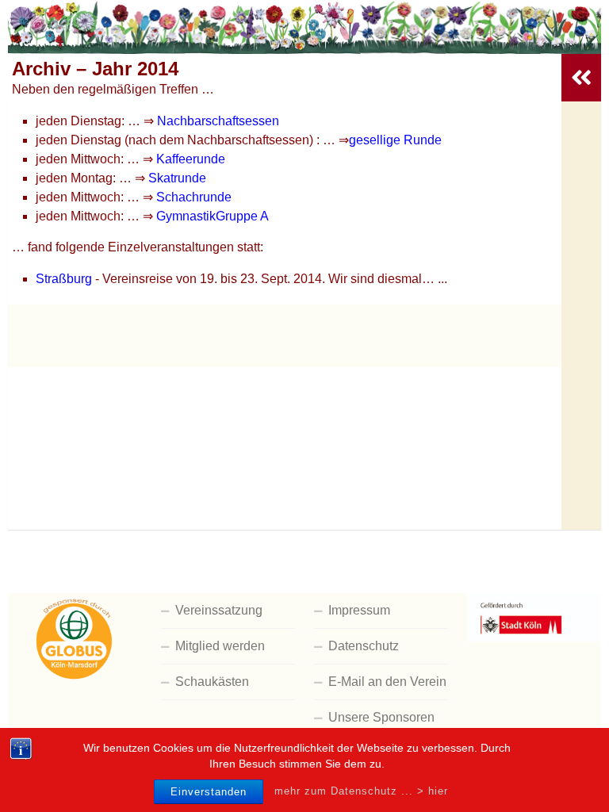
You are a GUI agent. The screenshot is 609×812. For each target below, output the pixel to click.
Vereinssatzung (218, 610)
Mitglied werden (220, 646)
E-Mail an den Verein (387, 681)
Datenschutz (363, 646)
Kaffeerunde (190, 159)
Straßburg (64, 278)
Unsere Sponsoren (381, 717)
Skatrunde (177, 178)
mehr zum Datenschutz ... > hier (361, 791)
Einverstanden (208, 792)
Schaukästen (212, 681)
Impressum (359, 610)
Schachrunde (194, 197)
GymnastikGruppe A (212, 216)
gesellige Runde (395, 140)
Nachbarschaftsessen (216, 121)
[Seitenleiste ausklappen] (581, 78)
